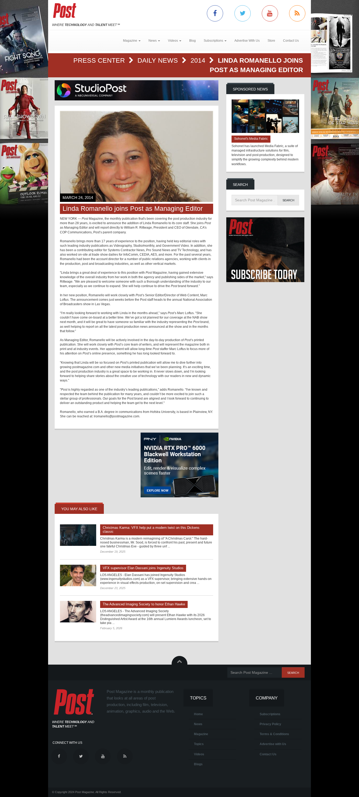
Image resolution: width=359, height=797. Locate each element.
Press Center (100, 60)
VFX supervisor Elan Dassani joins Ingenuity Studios (143, 568)
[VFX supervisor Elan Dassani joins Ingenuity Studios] (78, 575)
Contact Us (291, 40)
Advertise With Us (247, 40)
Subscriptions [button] (214, 40)
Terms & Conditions (274, 734)
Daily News (158, 60)
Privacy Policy (270, 724)
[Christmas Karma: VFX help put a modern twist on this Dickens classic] (78, 535)
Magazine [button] (130, 40)
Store (271, 40)
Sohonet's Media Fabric (251, 139)
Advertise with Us (273, 744)
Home (198, 714)
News (198, 724)
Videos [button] (173, 40)
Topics (199, 744)
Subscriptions (270, 714)
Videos (199, 754)
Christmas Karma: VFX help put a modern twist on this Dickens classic (151, 530)
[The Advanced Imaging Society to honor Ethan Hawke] (78, 611)
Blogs (198, 764)
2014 (199, 60)
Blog (192, 40)
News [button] (152, 40)
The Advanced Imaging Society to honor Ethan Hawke (144, 604)
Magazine (201, 734)
